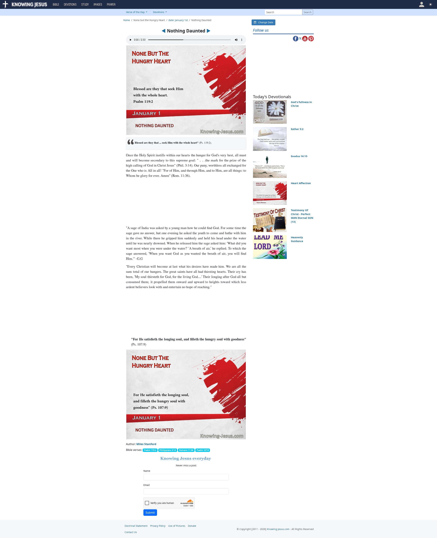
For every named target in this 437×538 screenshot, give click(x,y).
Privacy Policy (157, 525)
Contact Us (131, 532)
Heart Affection (301, 183)
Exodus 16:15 (299, 156)
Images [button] (98, 4)
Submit (150, 512)
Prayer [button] (111, 4)
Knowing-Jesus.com (278, 529)
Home (126, 20)
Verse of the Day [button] (135, 12)
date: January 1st (178, 20)
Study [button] (85, 4)
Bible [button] (56, 4)
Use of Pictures (176, 525)
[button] (421, 4)
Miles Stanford (146, 444)
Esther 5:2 (297, 129)
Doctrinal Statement (136, 525)
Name (146, 470)
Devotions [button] (70, 4)
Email (146, 485)
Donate (192, 525)
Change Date (264, 22)
